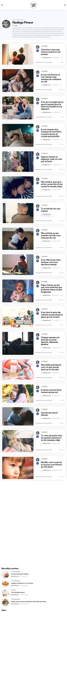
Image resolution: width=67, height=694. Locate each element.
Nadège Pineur (47, 57)
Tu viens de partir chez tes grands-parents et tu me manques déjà (51, 437)
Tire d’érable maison (18, 592)
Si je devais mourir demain (49, 413)
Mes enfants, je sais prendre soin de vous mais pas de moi (50, 235)
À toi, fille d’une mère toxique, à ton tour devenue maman (51, 262)
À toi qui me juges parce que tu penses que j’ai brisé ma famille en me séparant (52, 105)
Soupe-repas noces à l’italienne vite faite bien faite (28, 601)
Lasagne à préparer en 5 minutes (22, 583)
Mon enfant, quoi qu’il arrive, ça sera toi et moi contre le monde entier (52, 184)
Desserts (14, 590)
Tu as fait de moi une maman (50, 209)
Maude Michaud (15, 576)
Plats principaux (16, 571)
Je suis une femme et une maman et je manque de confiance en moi (51, 78)
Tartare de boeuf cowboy (20, 574)
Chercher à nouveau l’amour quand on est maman (50, 51)
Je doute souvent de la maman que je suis (51, 391)
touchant (44, 46)
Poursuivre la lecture (43, 62)
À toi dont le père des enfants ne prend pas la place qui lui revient (52, 314)
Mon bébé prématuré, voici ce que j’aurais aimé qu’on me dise (51, 367)
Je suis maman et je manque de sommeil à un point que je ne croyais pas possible (51, 132)
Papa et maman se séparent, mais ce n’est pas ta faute (51, 159)
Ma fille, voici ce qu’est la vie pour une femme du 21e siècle (51, 464)
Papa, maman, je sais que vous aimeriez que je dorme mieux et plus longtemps (51, 288)
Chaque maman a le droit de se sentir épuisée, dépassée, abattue (50, 341)
